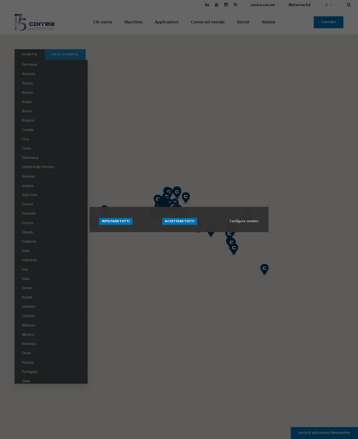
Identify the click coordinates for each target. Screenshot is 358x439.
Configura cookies (244, 221)
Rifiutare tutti (116, 221)
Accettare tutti (179, 221)
